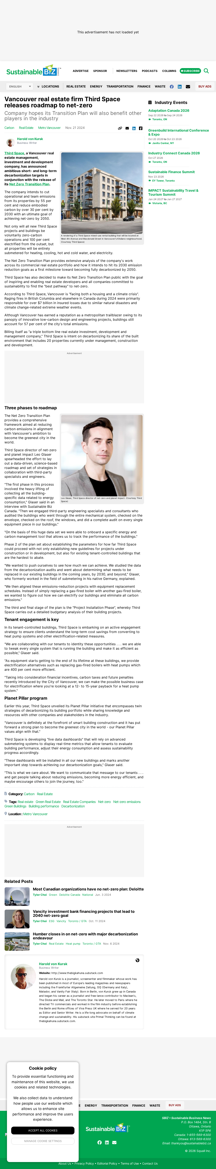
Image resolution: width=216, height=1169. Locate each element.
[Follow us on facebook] (174, 86)
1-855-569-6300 (199, 1135)
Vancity (61, 921)
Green (53, 894)
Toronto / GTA (77, 921)
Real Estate (76, 86)
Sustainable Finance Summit (171, 172)
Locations (50, 86)
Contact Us (150, 1163)
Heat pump (73, 943)
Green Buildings (15, 806)
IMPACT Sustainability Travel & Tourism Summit (173, 193)
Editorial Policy (107, 1163)
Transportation (120, 86)
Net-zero (104, 802)
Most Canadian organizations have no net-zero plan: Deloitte (88, 889)
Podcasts (150, 71)
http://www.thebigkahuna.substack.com (77, 973)
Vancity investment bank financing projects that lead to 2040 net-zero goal (84, 913)
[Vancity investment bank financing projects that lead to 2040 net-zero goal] (17, 919)
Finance (144, 86)
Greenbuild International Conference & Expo (178, 132)
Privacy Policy (84, 1163)
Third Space (14, 153)
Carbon (9, 128)
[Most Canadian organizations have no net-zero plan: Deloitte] (17, 896)
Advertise (81, 71)
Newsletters (126, 71)
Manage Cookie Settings (43, 1141)
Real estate (26, 128)
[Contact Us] (190, 86)
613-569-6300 (200, 1139)
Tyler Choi (40, 894)
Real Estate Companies (79, 802)
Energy (96, 86)
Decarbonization (73, 806)
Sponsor (100, 71)
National (87, 894)
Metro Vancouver (49, 128)
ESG (51, 921)
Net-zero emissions (126, 802)
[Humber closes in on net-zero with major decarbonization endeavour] (17, 941)
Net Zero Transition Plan (29, 184)
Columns (169, 71)
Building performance (44, 806)
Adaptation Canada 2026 (168, 111)
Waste (160, 86)
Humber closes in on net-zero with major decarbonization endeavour (85, 936)
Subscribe (191, 71)
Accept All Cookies (42, 1130)
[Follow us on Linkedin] (182, 86)
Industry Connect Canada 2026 (174, 153)
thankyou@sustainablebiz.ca (191, 1143)
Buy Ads (204, 86)
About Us (64, 1163)
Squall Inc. (204, 1151)
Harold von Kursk (30, 139)
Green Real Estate (48, 802)
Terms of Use (130, 1163)
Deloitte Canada (69, 894)
